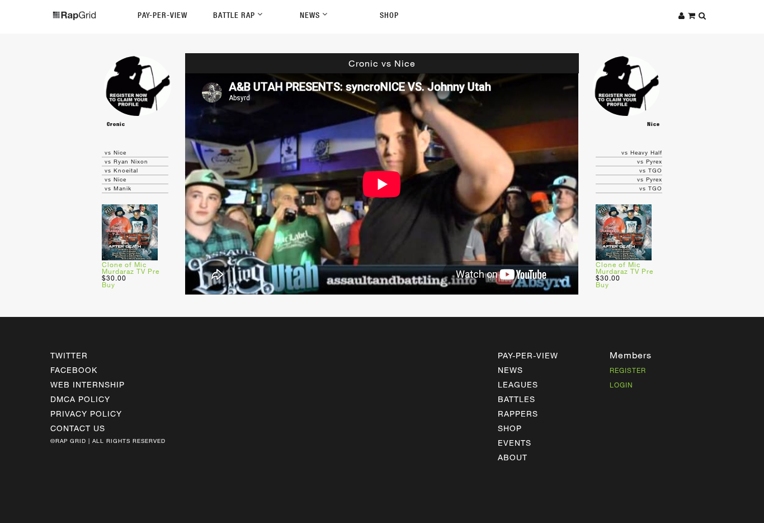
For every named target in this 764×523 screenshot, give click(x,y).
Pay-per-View (528, 355)
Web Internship (87, 384)
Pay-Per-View (162, 15)
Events (514, 442)
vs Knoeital (121, 170)
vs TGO (650, 170)
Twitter (69, 355)
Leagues (518, 384)
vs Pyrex (649, 161)
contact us (77, 428)
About (512, 457)
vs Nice (115, 152)
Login (621, 384)
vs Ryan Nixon (126, 161)
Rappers (518, 413)
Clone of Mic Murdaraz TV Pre (130, 267)
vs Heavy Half (641, 152)
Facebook (73, 370)
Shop (389, 15)
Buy (108, 284)
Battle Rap (235, 15)
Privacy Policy (86, 413)
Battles (516, 399)
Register (628, 370)
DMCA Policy (80, 399)
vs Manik (118, 188)
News (311, 15)
